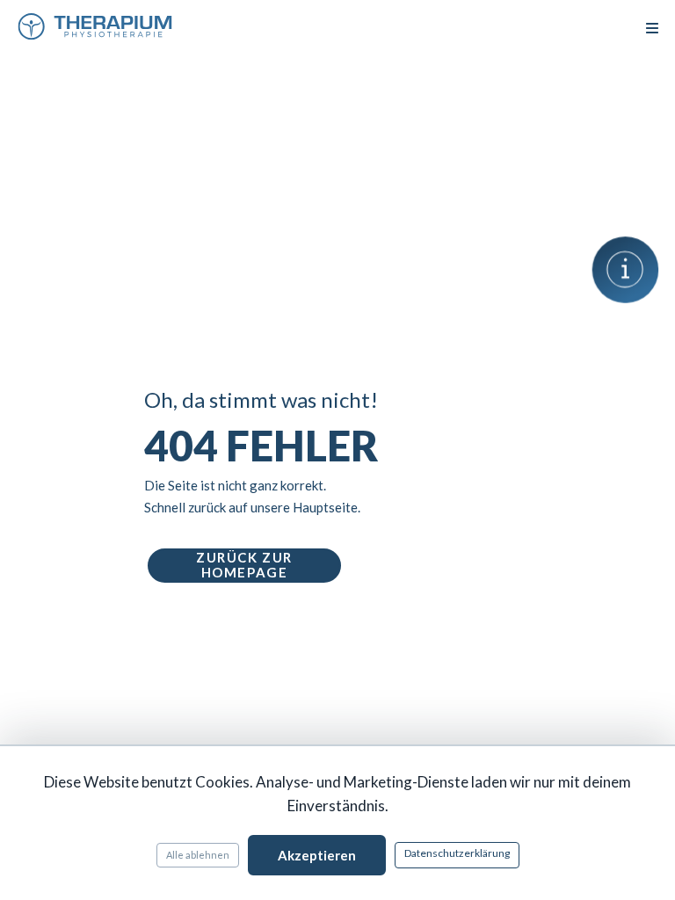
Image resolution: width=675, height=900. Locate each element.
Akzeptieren (317, 855)
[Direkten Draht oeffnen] (625, 270)
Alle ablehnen (197, 854)
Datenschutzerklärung (457, 853)
